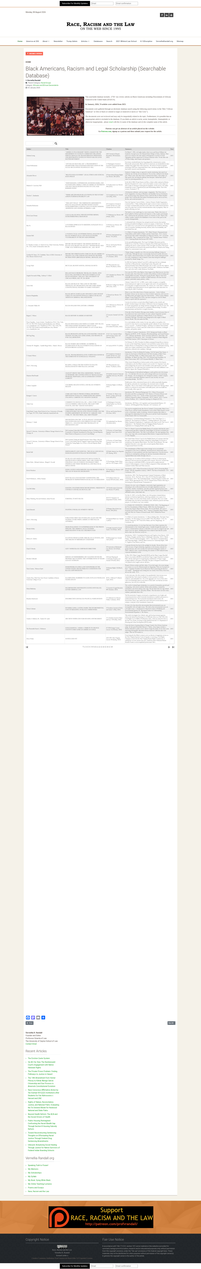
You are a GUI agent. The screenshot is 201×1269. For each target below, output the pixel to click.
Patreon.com (106, 131)
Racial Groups (46, 83)
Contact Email (31, 1044)
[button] (46, 41)
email (111, 122)
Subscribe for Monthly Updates (74, 1266)
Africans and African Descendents (45, 85)
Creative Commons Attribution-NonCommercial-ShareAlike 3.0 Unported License (62, 1258)
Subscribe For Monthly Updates (75, 3)
